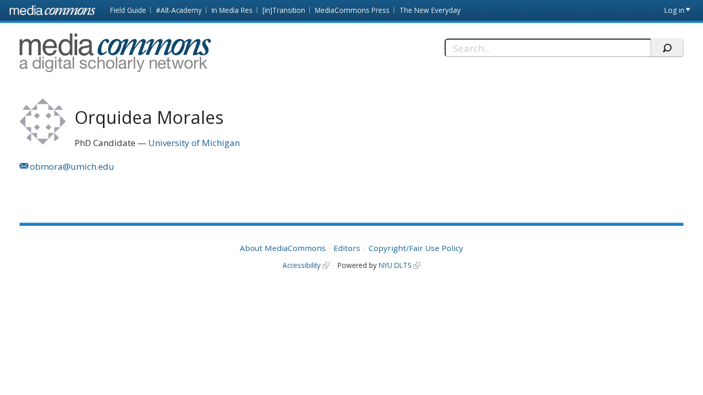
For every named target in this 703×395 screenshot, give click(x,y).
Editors (346, 248)
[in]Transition (283, 10)
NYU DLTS (395, 265)
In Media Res (232, 10)
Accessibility (302, 265)
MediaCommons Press (352, 10)
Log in (674, 10)
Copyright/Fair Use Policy (415, 248)
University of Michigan (194, 143)
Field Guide (128, 10)
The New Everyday (430, 10)
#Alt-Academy (179, 10)
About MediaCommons (283, 248)
